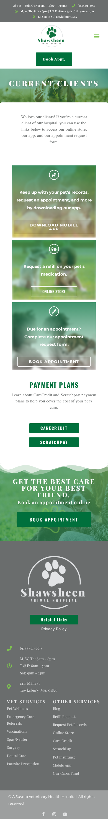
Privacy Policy (54, 629)
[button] (96, 36)
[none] (43, 814)
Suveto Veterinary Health (38, 796)
